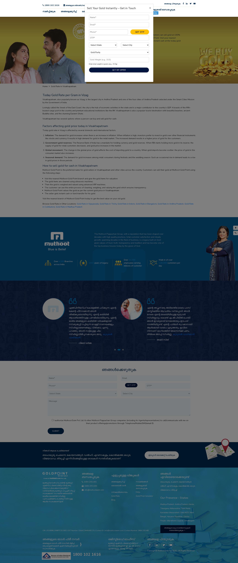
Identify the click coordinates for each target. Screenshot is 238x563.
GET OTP (139, 32)
